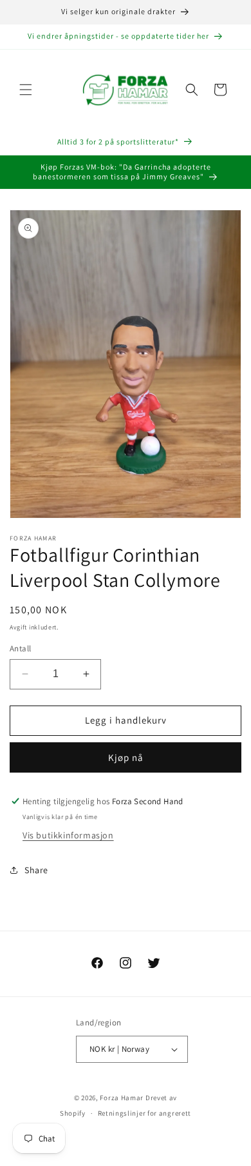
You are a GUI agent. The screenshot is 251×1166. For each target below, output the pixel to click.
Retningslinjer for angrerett (145, 1113)
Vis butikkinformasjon (68, 835)
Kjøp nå (126, 757)
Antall (20, 648)
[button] (26, 89)
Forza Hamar (122, 1097)
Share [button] (36, 870)
